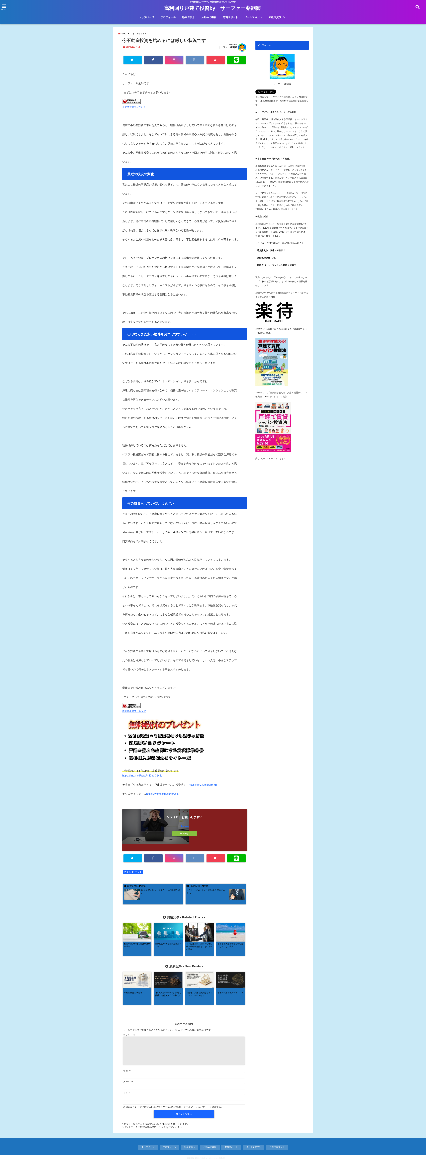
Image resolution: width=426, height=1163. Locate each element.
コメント (129, 1035)
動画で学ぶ (188, 17)
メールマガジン (253, 17)
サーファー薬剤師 (227, 47)
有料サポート (230, 17)
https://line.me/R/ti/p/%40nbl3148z (142, 775)
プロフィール (168, 17)
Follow (185, 826)
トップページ (146, 17)
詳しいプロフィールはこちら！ (270, 458)
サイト (126, 1092)
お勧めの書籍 (208, 17)
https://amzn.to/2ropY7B (203, 784)
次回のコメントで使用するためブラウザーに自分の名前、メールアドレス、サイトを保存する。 (173, 1106)
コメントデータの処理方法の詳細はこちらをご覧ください (151, 1127)
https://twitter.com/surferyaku (163, 793)
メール (128, 1081)
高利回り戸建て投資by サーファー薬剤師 (212, 8)
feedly (185, 833)
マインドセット (132, 872)
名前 (127, 1070)
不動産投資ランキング (134, 106)
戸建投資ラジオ (277, 17)
